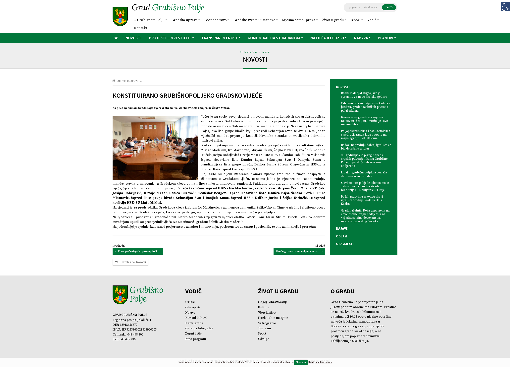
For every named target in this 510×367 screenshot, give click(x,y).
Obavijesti (345, 244)
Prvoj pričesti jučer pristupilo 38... (138, 251)
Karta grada (194, 323)
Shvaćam (301, 362)
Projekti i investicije (170, 37)
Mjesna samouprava (298, 20)
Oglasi (341, 236)
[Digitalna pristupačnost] (505, 7)
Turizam (264, 328)
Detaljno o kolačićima (320, 362)
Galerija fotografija (199, 328)
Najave (342, 228)
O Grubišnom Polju (149, 20)
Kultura (264, 307)
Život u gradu (333, 20)
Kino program (195, 339)
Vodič (372, 20)
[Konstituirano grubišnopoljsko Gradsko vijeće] (155, 148)
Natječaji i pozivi (327, 37)
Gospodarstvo (215, 20)
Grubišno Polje (248, 52)
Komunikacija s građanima (274, 37)
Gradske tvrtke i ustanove (254, 20)
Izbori (356, 20)
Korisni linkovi (196, 318)
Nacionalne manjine (273, 318)
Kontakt (140, 28)
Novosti (133, 37)
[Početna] (116, 38)
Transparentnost (219, 37)
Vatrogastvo (267, 323)
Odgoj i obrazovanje (273, 302)
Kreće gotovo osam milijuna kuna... (299, 251)
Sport (262, 334)
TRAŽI (389, 7)
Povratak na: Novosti (132, 262)
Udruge (263, 339)
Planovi (385, 37)
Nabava (361, 37)
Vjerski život (267, 313)
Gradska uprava (185, 20)
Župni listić (193, 334)
